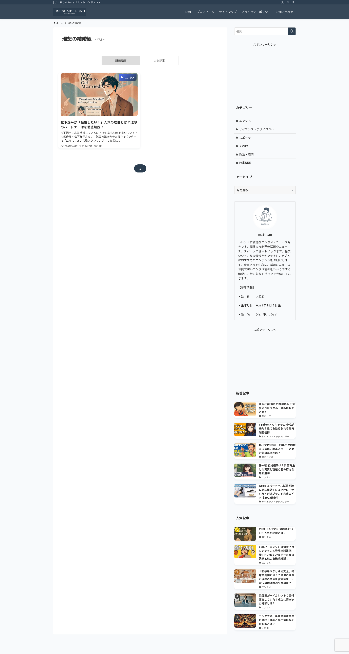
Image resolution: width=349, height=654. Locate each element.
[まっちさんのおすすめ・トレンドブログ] (69, 12)
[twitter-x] (282, 2)
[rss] (287, 2)
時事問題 (245, 163)
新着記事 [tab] (121, 61)
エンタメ (245, 121)
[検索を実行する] (292, 31)
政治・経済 (246, 154)
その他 (243, 146)
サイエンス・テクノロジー (256, 129)
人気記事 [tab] (159, 61)
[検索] (293, 2)
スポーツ (245, 138)
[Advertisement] (265, 72)
